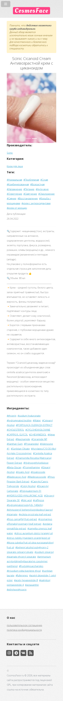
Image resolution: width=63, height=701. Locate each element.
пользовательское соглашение (24, 625)
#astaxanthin (32, 584)
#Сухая (44, 179)
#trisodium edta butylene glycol (24, 570)
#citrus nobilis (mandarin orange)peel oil (28, 537)
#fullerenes (22, 575)
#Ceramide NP (39, 439)
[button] (10, 108)
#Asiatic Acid (22, 472)
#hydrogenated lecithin (19, 420)
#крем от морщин (17, 207)
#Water (37, 420)
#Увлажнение (14, 189)
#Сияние (11, 198)
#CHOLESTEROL (15, 429)
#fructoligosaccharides (31, 566)
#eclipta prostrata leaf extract (35, 514)
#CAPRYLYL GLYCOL (17, 434)
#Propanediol (31, 443)
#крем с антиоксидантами (36, 203)
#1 (8, 448)
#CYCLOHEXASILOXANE (37, 429)
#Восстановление (28, 198)
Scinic (10, 152)
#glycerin (11, 415)
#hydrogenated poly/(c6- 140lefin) (25, 505)
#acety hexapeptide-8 (26, 580)
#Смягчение (30, 193)
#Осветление (14, 193)
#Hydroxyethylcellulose (35, 462)
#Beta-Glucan (14, 467)
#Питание (28, 189)
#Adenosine (46, 443)
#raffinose (38, 500)
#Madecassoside (36, 476)
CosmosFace (31, 10)
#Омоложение (46, 193)
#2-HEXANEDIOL (37, 434)
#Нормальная (14, 179)
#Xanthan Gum (15, 443)
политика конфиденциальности (24, 629)
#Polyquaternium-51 (30, 490)
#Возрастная (37, 184)
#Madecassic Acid (16, 476)
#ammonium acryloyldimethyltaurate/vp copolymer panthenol (29, 561)
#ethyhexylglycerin (16, 589)
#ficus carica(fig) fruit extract (22, 519)
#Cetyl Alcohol (28, 486)
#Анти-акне (42, 189)
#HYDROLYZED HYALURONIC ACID (25, 495)
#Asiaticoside (38, 472)
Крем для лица (15, 166)
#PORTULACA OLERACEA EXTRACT (34, 425)
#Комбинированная (18, 184)
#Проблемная (31, 179)
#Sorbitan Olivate (20, 448)
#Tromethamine (31, 467)
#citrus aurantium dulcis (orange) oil (33, 533)
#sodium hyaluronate (29, 415)
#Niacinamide (23, 439)
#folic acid (26, 500)
